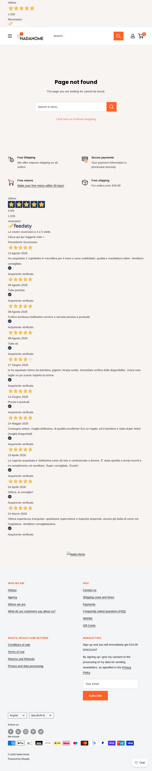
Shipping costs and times (98, 597)
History (12, 590)
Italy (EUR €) (38, 715)
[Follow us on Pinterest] (33, 731)
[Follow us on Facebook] (10, 731)
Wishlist (87, 618)
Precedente (15, 242)
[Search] (119, 36)
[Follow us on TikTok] (41, 731)
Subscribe (95, 695)
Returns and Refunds (21, 658)
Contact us (89, 590)
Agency (12, 597)
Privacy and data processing (25, 666)
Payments (89, 604)
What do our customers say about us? (32, 611)
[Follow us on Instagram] (25, 731)
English (14, 715)
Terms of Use (16, 651)
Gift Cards (89, 625)
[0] (140, 36)
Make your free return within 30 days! (40, 185)
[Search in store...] (111, 107)
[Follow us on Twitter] (18, 731)
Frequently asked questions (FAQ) (104, 611)
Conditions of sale (19, 644)
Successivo (30, 242)
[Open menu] (10, 36)
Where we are (17, 604)
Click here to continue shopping (76, 119)
